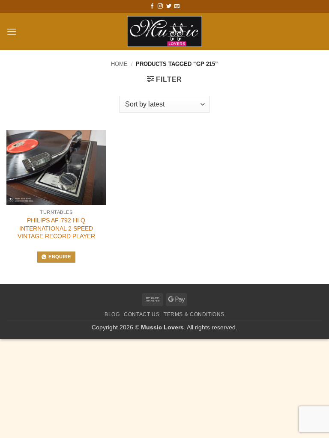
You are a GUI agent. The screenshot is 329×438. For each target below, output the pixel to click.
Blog (112, 314)
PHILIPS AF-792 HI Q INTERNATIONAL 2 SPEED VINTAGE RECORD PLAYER (56, 228)
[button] (11, 31)
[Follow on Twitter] (168, 6)
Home (119, 64)
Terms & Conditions (194, 314)
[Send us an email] (176, 6)
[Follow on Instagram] (160, 6)
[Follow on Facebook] (152, 6)
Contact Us (141, 314)
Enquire (59, 256)
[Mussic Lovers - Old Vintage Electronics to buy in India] (164, 31)
